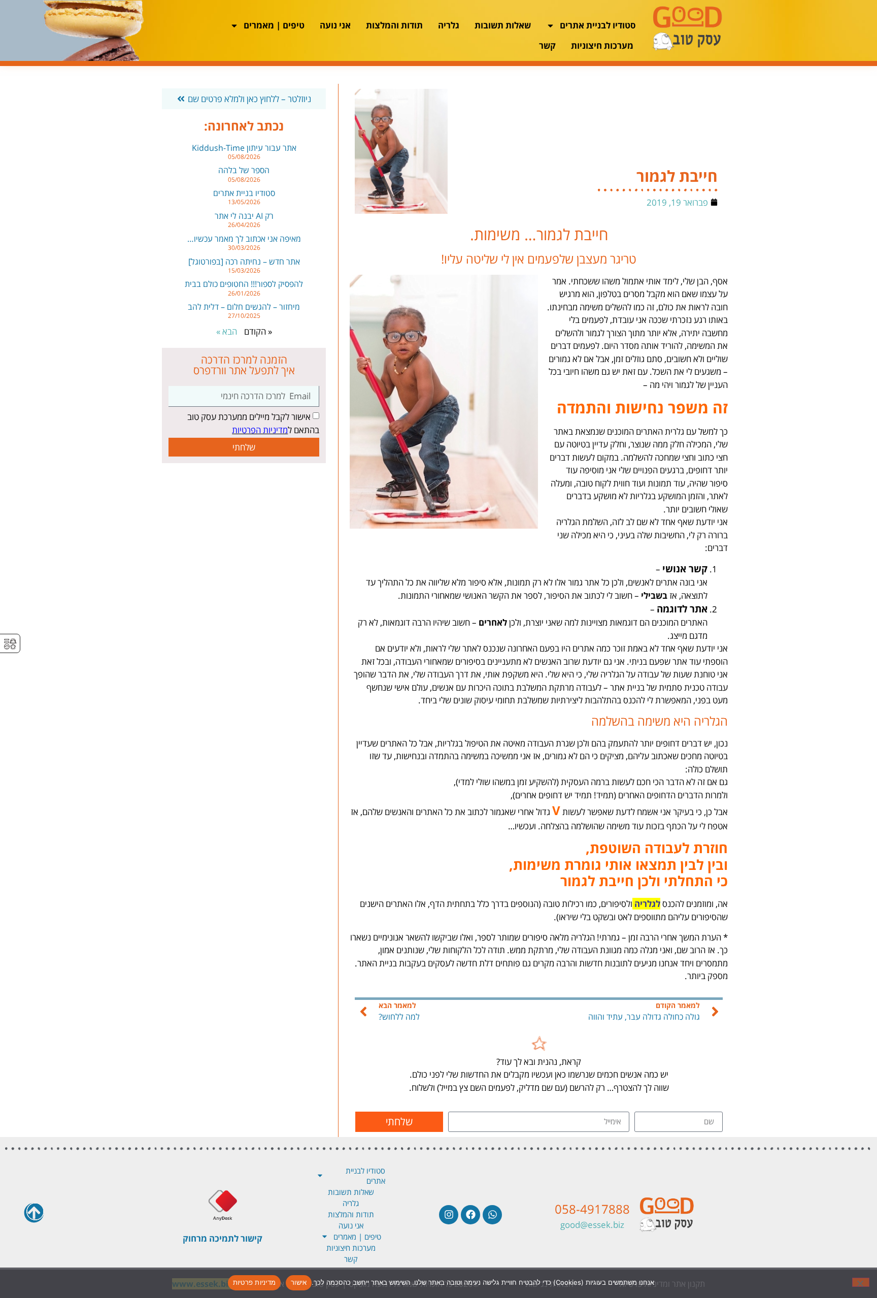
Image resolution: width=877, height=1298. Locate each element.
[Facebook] (470, 1214)
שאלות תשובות (503, 25)
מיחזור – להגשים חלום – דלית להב (244, 306)
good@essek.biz (592, 1224)
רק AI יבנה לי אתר (244, 215)
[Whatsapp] (492, 1214)
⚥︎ (10, 644)
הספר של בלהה (243, 170)
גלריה (448, 25)
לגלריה (647, 904)
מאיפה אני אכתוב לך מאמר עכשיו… (244, 238)
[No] (860, 1282)
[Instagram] (448, 1214)
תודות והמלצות (394, 25)
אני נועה (335, 25)
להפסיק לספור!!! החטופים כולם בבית (244, 283)
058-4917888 (592, 1208)
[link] (539, 1048)
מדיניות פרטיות (254, 1282)
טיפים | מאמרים (274, 25)
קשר (547, 45)
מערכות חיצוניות (602, 45)
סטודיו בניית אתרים (244, 193)
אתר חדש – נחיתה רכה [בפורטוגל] (244, 261)
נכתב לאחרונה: (244, 125)
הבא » (226, 331)
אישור (299, 1282)
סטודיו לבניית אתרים (598, 25)
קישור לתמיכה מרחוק (222, 1238)
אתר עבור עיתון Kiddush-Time (244, 147)
